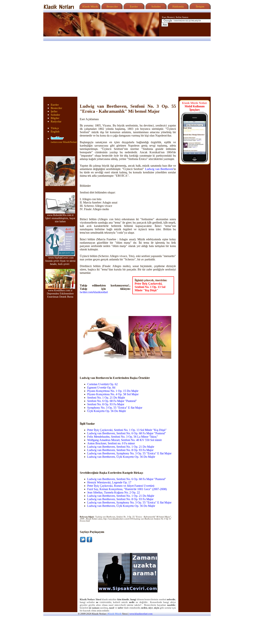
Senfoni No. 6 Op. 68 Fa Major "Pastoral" (112, 401)
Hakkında (178, 6)
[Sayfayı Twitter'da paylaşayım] (83, 541)
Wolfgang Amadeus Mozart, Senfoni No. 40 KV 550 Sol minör (124, 440)
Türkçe (55, 128)
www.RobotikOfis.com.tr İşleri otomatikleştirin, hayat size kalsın (60, 218)
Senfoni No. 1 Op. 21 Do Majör (106, 397)
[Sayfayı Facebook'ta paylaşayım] (89, 541)
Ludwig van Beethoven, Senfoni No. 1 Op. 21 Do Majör (120, 446)
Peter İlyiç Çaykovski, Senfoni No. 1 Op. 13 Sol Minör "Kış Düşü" (150, 287)
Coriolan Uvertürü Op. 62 (102, 384)
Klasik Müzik (89, 6)
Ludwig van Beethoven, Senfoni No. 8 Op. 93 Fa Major (120, 450)
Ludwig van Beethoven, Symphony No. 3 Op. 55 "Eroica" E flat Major (129, 453)
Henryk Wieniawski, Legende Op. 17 (109, 482)
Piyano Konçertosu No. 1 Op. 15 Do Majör (112, 390)
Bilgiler (55, 118)
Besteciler (111, 6)
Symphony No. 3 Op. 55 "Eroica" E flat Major (114, 407)
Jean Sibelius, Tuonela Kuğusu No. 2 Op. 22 (113, 492)
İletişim (199, 6)
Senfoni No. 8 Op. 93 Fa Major (105, 404)
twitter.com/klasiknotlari (94, 292)
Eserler (133, 6)
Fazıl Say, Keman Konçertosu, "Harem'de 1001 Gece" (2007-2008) (127, 489)
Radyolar (56, 121)
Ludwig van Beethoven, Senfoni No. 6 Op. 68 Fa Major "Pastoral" (126, 433)
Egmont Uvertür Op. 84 (101, 387)
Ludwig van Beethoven (159, 169)
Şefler (54, 111)
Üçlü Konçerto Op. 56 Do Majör (106, 411)
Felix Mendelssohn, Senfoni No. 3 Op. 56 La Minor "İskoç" (122, 436)
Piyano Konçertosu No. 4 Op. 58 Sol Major (113, 394)
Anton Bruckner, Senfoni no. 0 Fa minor (111, 443)
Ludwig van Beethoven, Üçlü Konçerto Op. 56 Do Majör (121, 456)
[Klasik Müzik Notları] (58, 8)
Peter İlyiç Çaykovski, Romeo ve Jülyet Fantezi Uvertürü (120, 485)
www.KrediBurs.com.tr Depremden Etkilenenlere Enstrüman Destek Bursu (60, 293)
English (55, 131)
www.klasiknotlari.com (140, 613)
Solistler (156, 6)
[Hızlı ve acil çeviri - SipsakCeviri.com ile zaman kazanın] (127, 591)
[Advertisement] (127, 69)
